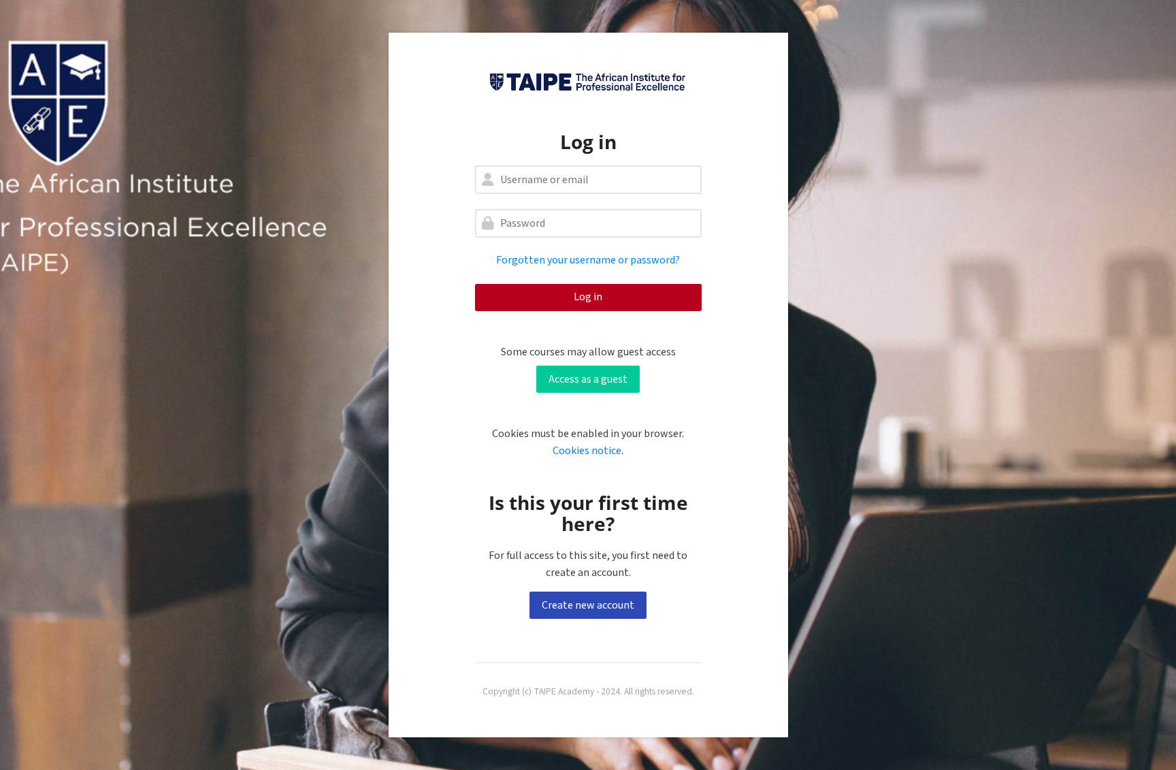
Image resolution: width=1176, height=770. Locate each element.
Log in (588, 296)
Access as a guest (588, 379)
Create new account (588, 605)
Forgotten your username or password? (588, 260)
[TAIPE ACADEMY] (588, 81)
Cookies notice (587, 450)
